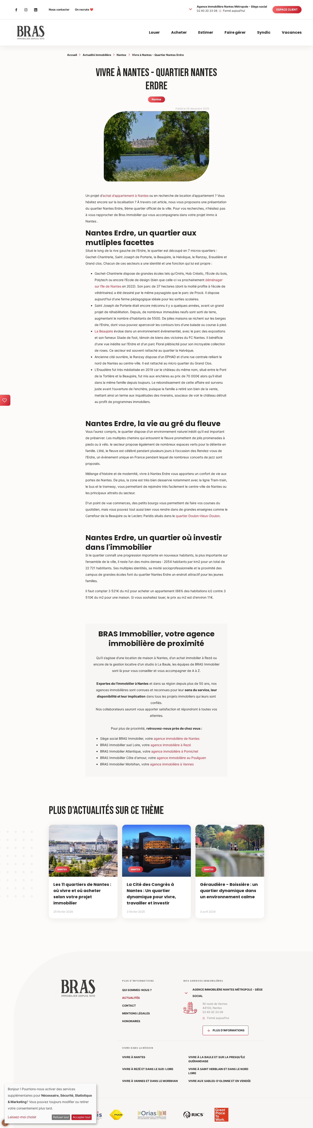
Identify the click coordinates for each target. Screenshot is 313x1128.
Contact (129, 1005)
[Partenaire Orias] (152, 1114)
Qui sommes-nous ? (137, 990)
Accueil (72, 55)
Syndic (263, 32)
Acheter (179, 32)
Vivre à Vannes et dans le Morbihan (150, 1081)
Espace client (287, 9)
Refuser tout (61, 1117)
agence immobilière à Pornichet (174, 751)
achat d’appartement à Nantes (125, 195)
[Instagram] (26, 10)
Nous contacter (59, 9)
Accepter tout (81, 1117)
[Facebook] (16, 10)
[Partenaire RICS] (194, 1114)
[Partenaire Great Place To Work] (221, 1115)
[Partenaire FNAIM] (116, 1115)
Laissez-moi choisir (22, 1117)
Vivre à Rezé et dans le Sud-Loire (147, 1069)
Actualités (131, 997)
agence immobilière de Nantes (176, 738)
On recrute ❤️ (84, 9)
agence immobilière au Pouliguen (181, 758)
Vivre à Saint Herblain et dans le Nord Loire (218, 1071)
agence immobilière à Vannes (172, 764)
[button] (190, 9)
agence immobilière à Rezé (171, 745)
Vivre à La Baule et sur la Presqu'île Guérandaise (216, 1059)
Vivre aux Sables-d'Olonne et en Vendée (219, 1081)
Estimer (205, 32)
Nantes (121, 55)
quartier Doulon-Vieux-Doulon (198, 516)
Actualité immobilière (97, 55)
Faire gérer (235, 32)
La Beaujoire (104, 331)
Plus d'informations (228, 1030)
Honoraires (131, 1021)
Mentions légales (136, 1013)
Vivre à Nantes (133, 1057)
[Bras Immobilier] (30, 32)
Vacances (292, 32)
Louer (154, 32)
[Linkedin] (36, 10)
